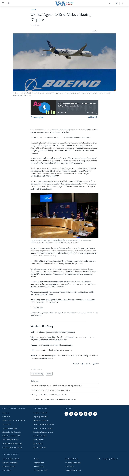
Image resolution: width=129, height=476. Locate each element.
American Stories (8, 466)
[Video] (116, 3)
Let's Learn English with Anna (43, 424)
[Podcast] (90, 414)
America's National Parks (11, 459)
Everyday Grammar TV (41, 420)
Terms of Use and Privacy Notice (13, 420)
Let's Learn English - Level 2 (43, 432)
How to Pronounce (39, 447)
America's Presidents (9, 463)
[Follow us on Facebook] (66, 414)
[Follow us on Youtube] (76, 414)
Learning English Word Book (12, 443)
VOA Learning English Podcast (107, 459)
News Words (37, 443)
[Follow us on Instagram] (81, 414)
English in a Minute (40, 413)
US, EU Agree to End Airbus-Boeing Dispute (75, 103)
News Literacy (38, 440)
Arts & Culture (7, 470)
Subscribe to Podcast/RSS (11, 436)
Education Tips (39, 466)
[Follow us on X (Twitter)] (71, 414)
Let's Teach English (39, 436)
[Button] (95, 31)
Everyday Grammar (40, 470)
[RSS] (85, 414)
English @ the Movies (40, 417)
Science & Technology (72, 463)
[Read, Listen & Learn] (123, 3)
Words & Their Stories (73, 470)
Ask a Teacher (39, 463)
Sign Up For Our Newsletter (11, 432)
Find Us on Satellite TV (10, 440)
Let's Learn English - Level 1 (42, 428)
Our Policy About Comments (12, 447)
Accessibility (6, 424)
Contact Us (6, 417)
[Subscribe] (95, 414)
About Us (5, 413)
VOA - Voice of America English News (73, 106)
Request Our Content (9, 428)
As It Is (33, 10)
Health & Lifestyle (71, 459)
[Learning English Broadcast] (110, 3)
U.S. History (69, 466)
